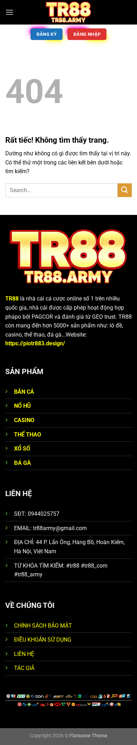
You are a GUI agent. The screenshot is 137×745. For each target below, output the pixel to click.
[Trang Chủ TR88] (68, 12)
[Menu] (9, 12)
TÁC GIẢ (24, 668)
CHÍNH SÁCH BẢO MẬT (43, 625)
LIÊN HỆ (24, 654)
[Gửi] (125, 190)
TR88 (12, 298)
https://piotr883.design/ (35, 343)
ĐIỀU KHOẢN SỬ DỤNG (42, 639)
